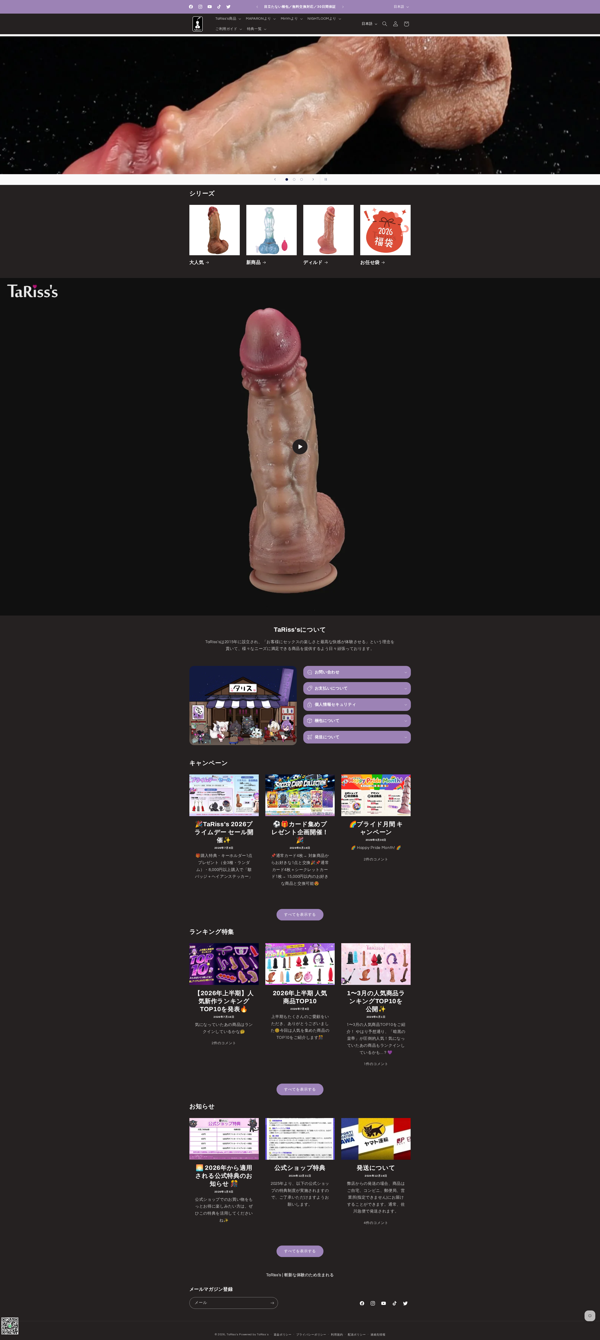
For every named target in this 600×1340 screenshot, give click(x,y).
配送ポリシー (357, 1334)
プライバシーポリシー (311, 1334)
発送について (376, 1167)
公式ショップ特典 (299, 1167)
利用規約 (337, 1334)
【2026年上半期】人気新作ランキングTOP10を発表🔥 (224, 1001)
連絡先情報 (378, 1334)
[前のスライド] (275, 179)
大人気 (196, 262)
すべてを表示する (300, 914)
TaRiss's (232, 1334)
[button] (227, 19)
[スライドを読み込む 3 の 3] (301, 179)
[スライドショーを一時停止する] (325, 179)
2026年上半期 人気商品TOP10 (300, 997)
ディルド (313, 262)
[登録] (272, 1303)
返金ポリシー (283, 1334)
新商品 (253, 262)
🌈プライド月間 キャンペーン (376, 828)
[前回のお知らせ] (257, 6)
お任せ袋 (370, 262)
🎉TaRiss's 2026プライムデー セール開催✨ (224, 832)
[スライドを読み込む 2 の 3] (294, 179)
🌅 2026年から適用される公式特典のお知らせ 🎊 (224, 1175)
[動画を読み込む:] (300, 447)
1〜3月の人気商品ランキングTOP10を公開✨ (376, 1001)
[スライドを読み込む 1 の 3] (287, 179)
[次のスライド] (313, 179)
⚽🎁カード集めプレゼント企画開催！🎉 (300, 832)
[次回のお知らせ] (343, 6)
